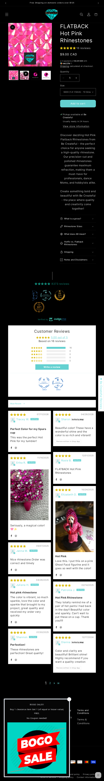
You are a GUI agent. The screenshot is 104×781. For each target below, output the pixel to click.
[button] (6, 14)
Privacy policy (89, 774)
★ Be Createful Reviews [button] (101, 393)
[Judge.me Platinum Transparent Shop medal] (45, 295)
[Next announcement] (98, 3)
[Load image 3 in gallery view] (46, 75)
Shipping (64, 66)
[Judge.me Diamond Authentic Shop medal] (44, 383)
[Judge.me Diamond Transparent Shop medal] (57, 383)
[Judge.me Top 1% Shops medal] (59, 295)
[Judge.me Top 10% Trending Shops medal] (39, 307)
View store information (76, 126)
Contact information (86, 777)
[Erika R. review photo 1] (29, 494)
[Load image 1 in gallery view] (13, 75)
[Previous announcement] (6, 3)
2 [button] (50, 683)
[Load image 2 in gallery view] (35, 75)
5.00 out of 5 (59, 337)
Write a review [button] (52, 367)
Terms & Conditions (83, 721)
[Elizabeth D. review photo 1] (74, 526)
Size (62, 85)
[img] (18, 414)
